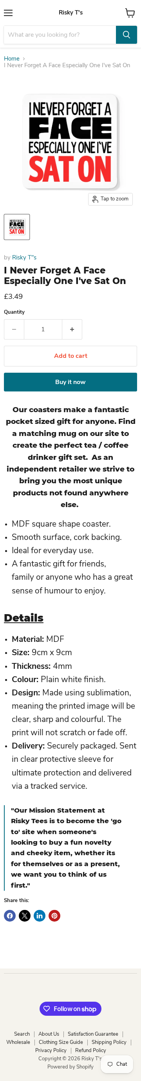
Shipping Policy (109, 1042)
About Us (48, 1034)
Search (22, 1034)
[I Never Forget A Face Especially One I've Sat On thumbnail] (16, 226)
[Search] (126, 35)
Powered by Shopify (70, 1066)
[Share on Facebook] (10, 916)
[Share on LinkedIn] (39, 916)
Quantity (14, 312)
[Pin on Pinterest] (54, 916)
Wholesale (18, 1042)
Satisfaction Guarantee (93, 1034)
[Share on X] (25, 916)
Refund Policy (90, 1050)
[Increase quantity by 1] (72, 329)
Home (12, 58)
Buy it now (70, 382)
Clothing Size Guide (61, 1042)
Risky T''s (24, 257)
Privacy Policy (51, 1050)
